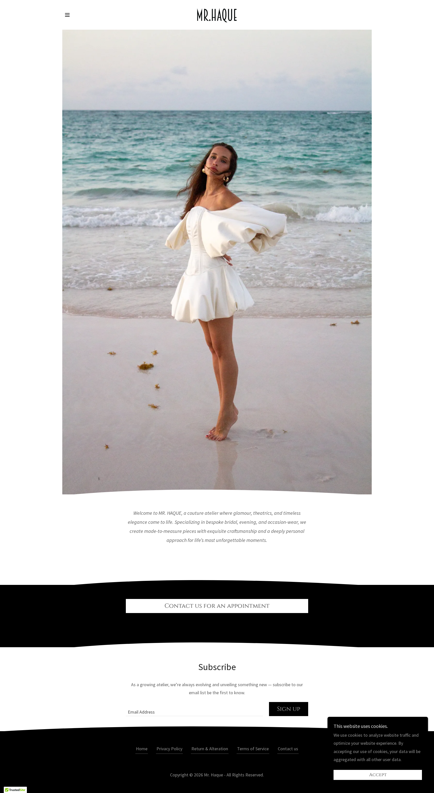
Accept (378, 775)
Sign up (288, 709)
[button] (67, 15)
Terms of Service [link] (253, 749)
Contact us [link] (288, 749)
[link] (217, 14)
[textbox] (194, 709)
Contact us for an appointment (217, 606)
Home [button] (141, 749)
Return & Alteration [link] (209, 749)
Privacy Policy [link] (169, 749)
